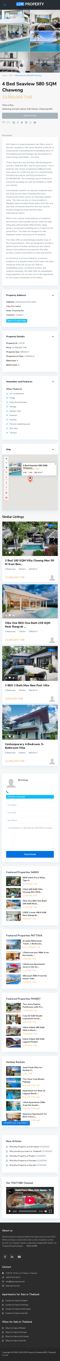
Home (4, 75)
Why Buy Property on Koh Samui (24, 1146)
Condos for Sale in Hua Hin (16, 1313)
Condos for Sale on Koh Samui (18, 1309)
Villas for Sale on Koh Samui (17, 1336)
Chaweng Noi (45, 109)
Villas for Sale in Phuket (15, 1328)
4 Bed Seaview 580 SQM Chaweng (35, 466)
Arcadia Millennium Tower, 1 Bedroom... (33, 942)
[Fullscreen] (50, 1211)
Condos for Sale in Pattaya (16, 1305)
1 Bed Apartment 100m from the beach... (34, 1103)
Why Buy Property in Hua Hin (22, 1165)
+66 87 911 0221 (13, 1277)
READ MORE (32, 1246)
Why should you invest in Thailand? (25, 1151)
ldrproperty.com (13, 1286)
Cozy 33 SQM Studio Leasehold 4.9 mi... (32, 1017)
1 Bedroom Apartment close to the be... (34, 965)
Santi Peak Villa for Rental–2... (32, 1069)
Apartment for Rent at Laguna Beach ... (34, 1092)
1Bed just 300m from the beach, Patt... (35, 977)
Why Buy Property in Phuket (22, 1156)
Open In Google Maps (16, 320)
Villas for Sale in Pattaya (16, 1332)
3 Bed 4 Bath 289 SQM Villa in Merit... (33, 1029)
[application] (30, 1200)
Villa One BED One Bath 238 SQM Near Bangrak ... (27, 624)
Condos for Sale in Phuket (16, 1300)
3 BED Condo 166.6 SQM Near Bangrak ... (34, 914)
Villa (11, 75)
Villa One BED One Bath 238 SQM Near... (35, 902)
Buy (12, 105)
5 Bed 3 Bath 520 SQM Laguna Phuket (33, 1040)
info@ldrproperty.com (15, 1281)
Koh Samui (32, 109)
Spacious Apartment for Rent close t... (35, 1115)
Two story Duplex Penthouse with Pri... (33, 1005)
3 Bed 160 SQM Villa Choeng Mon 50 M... (33, 890)
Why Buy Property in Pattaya (22, 1160)
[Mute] (45, 1211)
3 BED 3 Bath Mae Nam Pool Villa (27, 685)
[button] (36, 483)
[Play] (9, 1211)
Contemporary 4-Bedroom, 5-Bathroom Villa (24, 746)
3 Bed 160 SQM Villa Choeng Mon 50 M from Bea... (29, 562)
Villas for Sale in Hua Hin (15, 1340)
